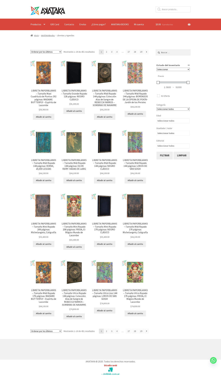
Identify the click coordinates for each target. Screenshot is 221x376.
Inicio (36, 35)
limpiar (181, 155)
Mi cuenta (139, 24)
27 (129, 51)
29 (141, 51)
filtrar (164, 155)
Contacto (69, 24)
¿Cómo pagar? (98, 24)
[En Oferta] (158, 95)
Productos (36, 24)
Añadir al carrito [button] (43, 116)
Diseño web (110, 365)
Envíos (82, 24)
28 (135, 51)
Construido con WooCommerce (47, 348)
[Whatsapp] (213, 363)
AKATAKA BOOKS (120, 24)
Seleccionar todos (165, 120)
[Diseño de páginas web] (110, 369)
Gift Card (54, 24)
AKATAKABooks (48, 35)
